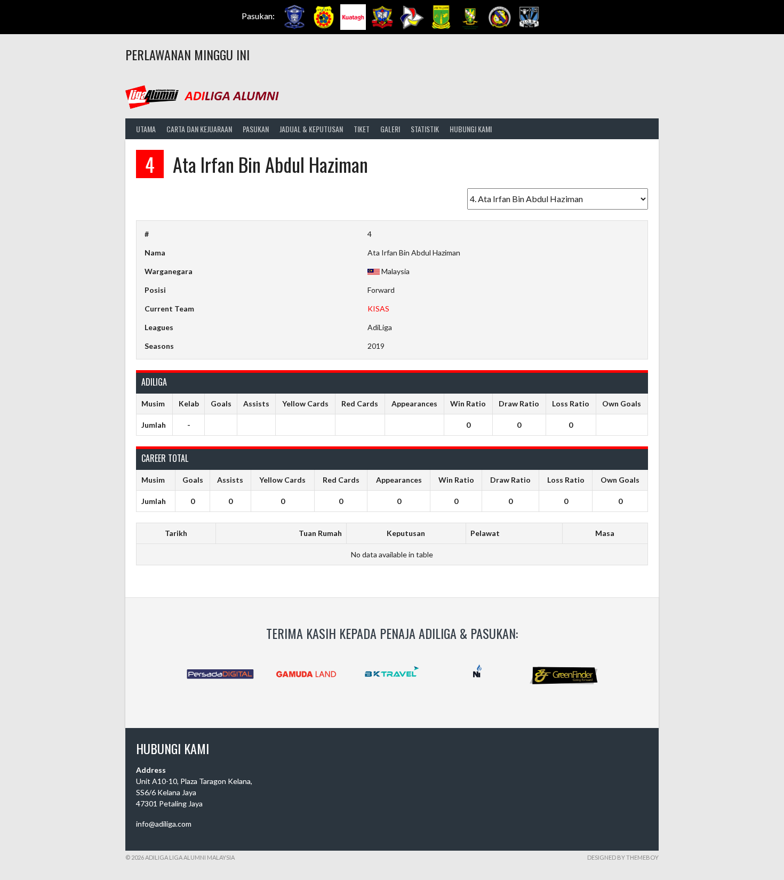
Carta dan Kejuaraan (199, 128)
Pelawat (485, 533)
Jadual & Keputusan (311, 128)
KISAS (378, 308)
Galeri (390, 128)
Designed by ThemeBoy (623, 857)
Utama (146, 128)
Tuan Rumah (320, 533)
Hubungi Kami (471, 128)
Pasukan (256, 128)
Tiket (362, 128)
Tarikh (176, 533)
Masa (604, 533)
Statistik (425, 128)
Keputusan (406, 533)
